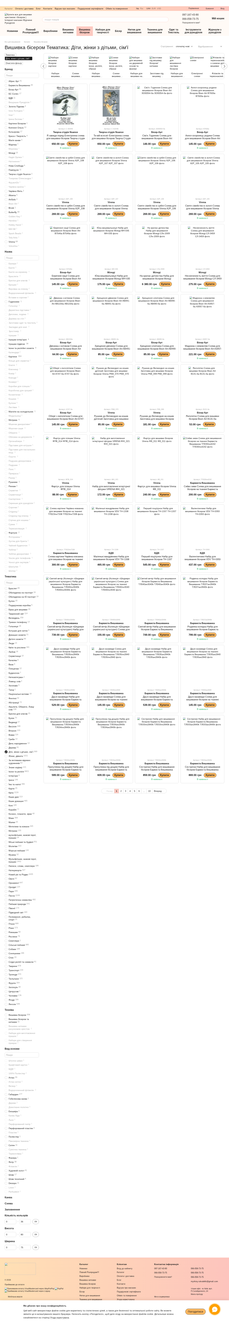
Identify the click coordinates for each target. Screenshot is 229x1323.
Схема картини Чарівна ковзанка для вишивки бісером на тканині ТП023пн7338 (65, 559)
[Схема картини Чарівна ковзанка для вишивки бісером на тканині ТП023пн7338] (65, 526)
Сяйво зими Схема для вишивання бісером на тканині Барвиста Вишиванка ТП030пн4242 (202, 489)
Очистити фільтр (14, 63)
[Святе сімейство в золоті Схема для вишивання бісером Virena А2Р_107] (111, 175)
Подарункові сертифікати (90, 8)
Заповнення (12, 1209)
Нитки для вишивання (134, 31)
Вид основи (12, 1048)
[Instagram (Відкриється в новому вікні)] (176, 8)
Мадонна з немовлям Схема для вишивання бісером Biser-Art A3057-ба (202, 349)
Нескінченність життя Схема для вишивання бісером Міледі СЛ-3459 (202, 277)
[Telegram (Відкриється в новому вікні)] (169, 8)
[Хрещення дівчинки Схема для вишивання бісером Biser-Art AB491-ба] (111, 316)
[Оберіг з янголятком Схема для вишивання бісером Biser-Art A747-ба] (65, 386)
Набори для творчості (102, 31)
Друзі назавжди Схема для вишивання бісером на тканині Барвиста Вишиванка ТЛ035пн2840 (111, 699)
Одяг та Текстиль (173, 31)
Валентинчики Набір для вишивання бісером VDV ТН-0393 (202, 558)
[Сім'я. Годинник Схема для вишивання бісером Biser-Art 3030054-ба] (156, 105)
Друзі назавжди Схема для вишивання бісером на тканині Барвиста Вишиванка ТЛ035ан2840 (202, 699)
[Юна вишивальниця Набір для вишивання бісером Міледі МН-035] (111, 245)
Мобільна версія (14, 1297)
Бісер (118, 31)
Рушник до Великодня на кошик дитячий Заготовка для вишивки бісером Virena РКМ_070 (111, 419)
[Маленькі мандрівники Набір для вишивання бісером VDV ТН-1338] (111, 526)
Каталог (9, 8)
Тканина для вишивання (154, 31)
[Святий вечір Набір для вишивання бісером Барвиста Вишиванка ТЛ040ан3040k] (156, 596)
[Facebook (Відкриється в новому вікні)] (180, 8)
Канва (8, 1197)
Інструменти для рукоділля (193, 31)
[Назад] (43, 66)
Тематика (10, 576)
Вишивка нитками (68, 31)
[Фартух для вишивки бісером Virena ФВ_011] (156, 456)
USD (159, 8)
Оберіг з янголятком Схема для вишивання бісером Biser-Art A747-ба (65, 419)
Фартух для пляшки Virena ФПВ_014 (65, 487)
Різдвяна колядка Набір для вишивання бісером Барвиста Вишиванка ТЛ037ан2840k (202, 629)
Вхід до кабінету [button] (124, 1268)
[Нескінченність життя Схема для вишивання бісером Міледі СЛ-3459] (202, 245)
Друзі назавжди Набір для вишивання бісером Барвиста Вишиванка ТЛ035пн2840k (65, 699)
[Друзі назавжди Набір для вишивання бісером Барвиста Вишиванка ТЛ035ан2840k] (156, 666)
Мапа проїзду (197, 1294)
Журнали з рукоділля (214, 31)
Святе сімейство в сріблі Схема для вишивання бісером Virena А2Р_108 (65, 207)
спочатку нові (182, 46)
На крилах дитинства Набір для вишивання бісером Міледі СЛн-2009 (157, 278)
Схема (9, 1203)
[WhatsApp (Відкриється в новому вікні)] (173, 8)
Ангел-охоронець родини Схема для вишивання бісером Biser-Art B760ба (202, 138)
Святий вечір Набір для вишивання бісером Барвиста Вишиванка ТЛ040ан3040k (157, 629)
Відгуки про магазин (65, 8)
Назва (8, 251)
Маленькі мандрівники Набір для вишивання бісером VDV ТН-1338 (111, 558)
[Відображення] (218, 46)
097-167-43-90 (190, 14)
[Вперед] (224, 66)
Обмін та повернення (117, 8)
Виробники (50, 31)
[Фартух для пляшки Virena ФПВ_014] (65, 456)
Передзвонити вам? (191, 23)
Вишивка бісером (84, 31)
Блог (38, 8)
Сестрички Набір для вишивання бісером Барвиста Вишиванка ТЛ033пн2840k (156, 770)
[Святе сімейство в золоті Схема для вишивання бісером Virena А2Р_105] (202, 175)
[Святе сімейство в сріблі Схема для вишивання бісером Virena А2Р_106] (156, 175)
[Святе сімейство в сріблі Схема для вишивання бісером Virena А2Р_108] (65, 175)
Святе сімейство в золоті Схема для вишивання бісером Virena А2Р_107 (111, 208)
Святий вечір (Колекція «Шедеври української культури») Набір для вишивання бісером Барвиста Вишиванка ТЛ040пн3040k (65, 630)
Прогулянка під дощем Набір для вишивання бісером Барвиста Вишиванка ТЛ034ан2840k (111, 770)
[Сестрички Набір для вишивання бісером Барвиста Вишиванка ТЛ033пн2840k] (156, 736)
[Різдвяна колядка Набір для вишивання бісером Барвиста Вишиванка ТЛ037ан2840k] (202, 596)
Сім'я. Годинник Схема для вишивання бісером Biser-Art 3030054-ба (157, 138)
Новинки (12, 31)
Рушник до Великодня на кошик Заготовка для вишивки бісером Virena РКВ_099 (157, 419)
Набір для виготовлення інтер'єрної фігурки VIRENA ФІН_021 (111, 487)
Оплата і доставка (24, 8)
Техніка (9, 1009)
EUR (154, 8)
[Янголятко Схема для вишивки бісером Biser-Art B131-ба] (202, 386)
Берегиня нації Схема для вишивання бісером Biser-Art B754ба (65, 278)
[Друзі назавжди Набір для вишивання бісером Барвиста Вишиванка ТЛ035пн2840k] (65, 666)
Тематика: (10, 55)
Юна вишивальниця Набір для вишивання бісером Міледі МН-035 (111, 277)
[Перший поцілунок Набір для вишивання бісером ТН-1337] (156, 526)
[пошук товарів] (166, 19)
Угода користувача (125, 1299)
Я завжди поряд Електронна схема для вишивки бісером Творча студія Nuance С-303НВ (65, 138)
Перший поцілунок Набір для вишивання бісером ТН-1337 (156, 558)
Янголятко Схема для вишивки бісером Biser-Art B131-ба (202, 417)
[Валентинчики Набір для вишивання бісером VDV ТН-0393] (202, 526)
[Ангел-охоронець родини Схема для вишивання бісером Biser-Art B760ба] (202, 105)
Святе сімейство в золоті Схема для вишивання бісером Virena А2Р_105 (202, 208)
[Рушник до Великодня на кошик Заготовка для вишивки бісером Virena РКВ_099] (156, 386)
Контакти (47, 8)
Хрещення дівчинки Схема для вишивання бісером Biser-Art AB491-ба (111, 349)
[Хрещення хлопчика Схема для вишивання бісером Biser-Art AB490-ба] (156, 316)
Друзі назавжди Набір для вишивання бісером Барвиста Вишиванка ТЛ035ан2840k (157, 699)
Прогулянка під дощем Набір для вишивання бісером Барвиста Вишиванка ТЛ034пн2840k (65, 770)
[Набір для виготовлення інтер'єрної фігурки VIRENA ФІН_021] (111, 456)
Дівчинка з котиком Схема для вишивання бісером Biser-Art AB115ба (65, 349)
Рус (141, 8)
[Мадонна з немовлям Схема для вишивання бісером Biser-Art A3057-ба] (202, 316)
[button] (226, 3)
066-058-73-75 (190, 19)
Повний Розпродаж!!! (31, 31)
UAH (148, 8)
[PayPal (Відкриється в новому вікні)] (59, 1289)
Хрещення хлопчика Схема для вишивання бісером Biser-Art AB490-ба (157, 349)
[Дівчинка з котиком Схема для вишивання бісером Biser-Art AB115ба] (65, 316)
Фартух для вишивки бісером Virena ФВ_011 (157, 487)
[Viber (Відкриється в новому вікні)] (165, 8)
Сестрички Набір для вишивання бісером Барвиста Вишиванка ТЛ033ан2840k (202, 770)
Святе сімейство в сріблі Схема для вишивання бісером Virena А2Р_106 (157, 207)
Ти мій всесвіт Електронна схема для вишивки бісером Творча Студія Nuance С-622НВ (111, 138)
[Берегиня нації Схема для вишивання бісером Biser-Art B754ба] (65, 245)
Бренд (9, 69)
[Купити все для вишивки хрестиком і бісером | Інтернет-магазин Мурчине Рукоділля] (20, 1269)
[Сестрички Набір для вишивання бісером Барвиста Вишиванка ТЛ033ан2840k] (202, 736)
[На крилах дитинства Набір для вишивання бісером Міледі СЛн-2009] (156, 245)
